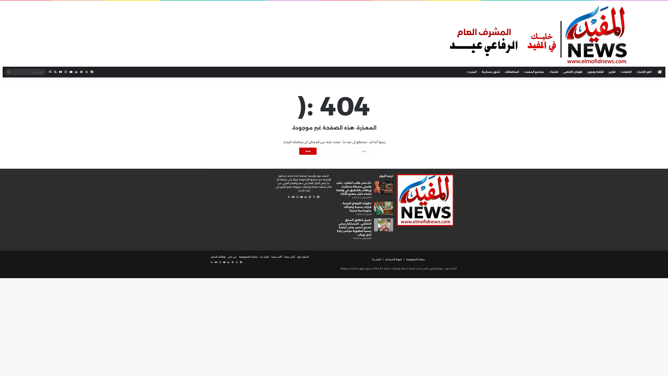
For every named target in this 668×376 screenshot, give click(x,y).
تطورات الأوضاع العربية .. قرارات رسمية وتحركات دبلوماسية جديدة (356, 207)
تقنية (554, 71)
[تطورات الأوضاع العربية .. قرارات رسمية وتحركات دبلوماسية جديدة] (383, 208)
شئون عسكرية (491, 71)
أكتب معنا (276, 256)
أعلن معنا (289, 256)
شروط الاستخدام (393, 259)
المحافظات (512, 71)
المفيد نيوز (303, 256)
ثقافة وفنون (595, 71)
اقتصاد (626, 71)
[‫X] (314, 197)
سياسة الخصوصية (415, 259)
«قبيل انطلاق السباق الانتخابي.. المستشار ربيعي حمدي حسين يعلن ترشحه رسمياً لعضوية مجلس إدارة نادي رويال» (354, 227)
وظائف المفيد (217, 256)
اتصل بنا (376, 259)
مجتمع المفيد (535, 71)
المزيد (473, 71)
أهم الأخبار (644, 71)
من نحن (232, 256)
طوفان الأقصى (572, 71)
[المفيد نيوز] (556, 35)
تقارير (612, 71)
